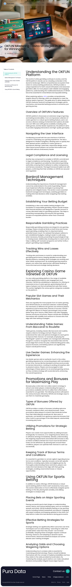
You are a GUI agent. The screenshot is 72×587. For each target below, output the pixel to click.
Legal (68, 582)
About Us (53, 582)
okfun (45, 96)
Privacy (59, 582)
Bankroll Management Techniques (13, 77)
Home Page (36, 577)
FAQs (49, 577)
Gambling (8, 41)
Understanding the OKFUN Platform (11, 74)
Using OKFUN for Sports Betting (12, 89)
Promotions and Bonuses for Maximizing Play (11, 85)
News (43, 577)
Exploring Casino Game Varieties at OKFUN (12, 81)
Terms (63, 582)
